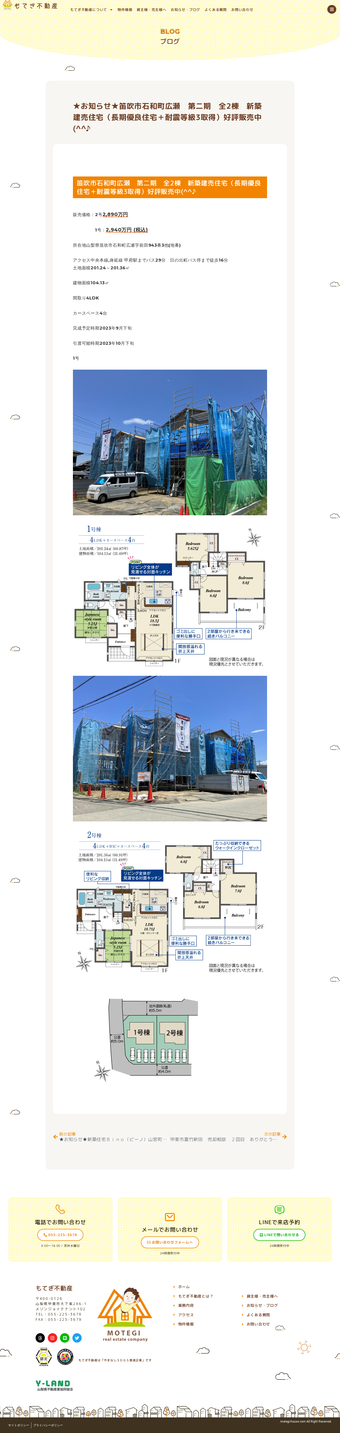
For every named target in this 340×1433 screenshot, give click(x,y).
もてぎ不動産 (54, 1288)
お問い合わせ (242, 9)
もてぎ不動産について (88, 9)
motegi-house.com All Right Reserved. (306, 1421)
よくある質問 (216, 9)
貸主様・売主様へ (151, 9)
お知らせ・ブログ (185, 9)
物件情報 (124, 9)
